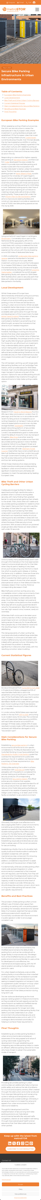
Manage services (6, 1179)
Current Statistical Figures (14, 103)
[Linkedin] (9, 1144)
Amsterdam (6, 238)
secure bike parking (19, 745)
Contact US (6, 1160)
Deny (20, 1189)
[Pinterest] (31, 1144)
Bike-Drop (14, 437)
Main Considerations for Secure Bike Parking (21, 106)
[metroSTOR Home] (14, 9)
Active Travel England (9, 316)
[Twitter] (14, 1144)
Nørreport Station (21, 160)
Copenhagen (30, 138)
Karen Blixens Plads (23, 173)
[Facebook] (18, 1144)
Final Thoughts (10, 112)
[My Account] (34, 2)
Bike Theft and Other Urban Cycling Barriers (21, 100)
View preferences (20, 1194)
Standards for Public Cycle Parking (15, 754)
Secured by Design (19, 779)
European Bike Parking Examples (17, 95)
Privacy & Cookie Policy (20, 1197)
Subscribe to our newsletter (20, 1149)
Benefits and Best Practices (15, 109)
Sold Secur (19, 770)
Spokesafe (19, 426)
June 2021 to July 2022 (30, 688)
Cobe (7, 162)
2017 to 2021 (23, 715)
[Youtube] (27, 1144)
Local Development (12, 98)
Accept (20, 1184)
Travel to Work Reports (23, 412)
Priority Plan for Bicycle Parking (18, 197)
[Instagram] (22, 1144)
